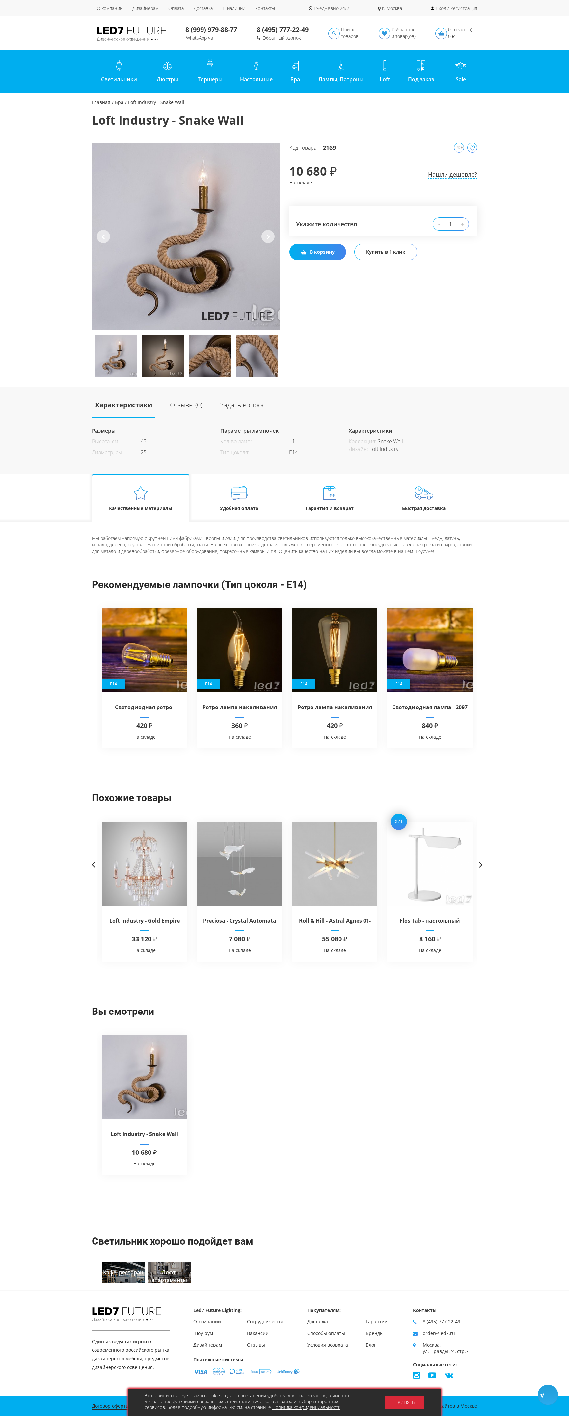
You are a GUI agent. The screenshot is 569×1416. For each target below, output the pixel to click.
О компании (109, 8)
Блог (371, 1345)
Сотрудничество (265, 1322)
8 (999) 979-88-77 (211, 29)
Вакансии (258, 1333)
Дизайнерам (145, 8)
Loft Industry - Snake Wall (144, 1134)
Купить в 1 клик (385, 252)
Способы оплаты (326, 1333)
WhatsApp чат (200, 38)
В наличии (234, 8)
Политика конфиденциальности (306, 1407)
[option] (186, 236)
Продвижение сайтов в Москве (442, 1406)
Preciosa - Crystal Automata (239, 920)
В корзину (322, 252)
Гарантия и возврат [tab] (330, 508)
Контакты (265, 8)
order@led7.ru (439, 1333)
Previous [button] (103, 241)
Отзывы (256, 1345)
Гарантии (377, 1322)
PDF (459, 147)
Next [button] (268, 241)
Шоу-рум (203, 1333)
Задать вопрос (242, 405)
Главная (101, 102)
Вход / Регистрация (456, 8)
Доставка (203, 8)
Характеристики (123, 405)
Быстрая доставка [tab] (424, 508)
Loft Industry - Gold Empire (144, 920)
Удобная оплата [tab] (239, 508)
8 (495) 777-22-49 (283, 29)
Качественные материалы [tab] (140, 508)
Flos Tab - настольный (430, 920)
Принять (404, 1402)
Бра (119, 102)
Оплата (176, 8)
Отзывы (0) (186, 405)
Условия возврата (327, 1345)
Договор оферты (110, 1406)
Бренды (375, 1333)
